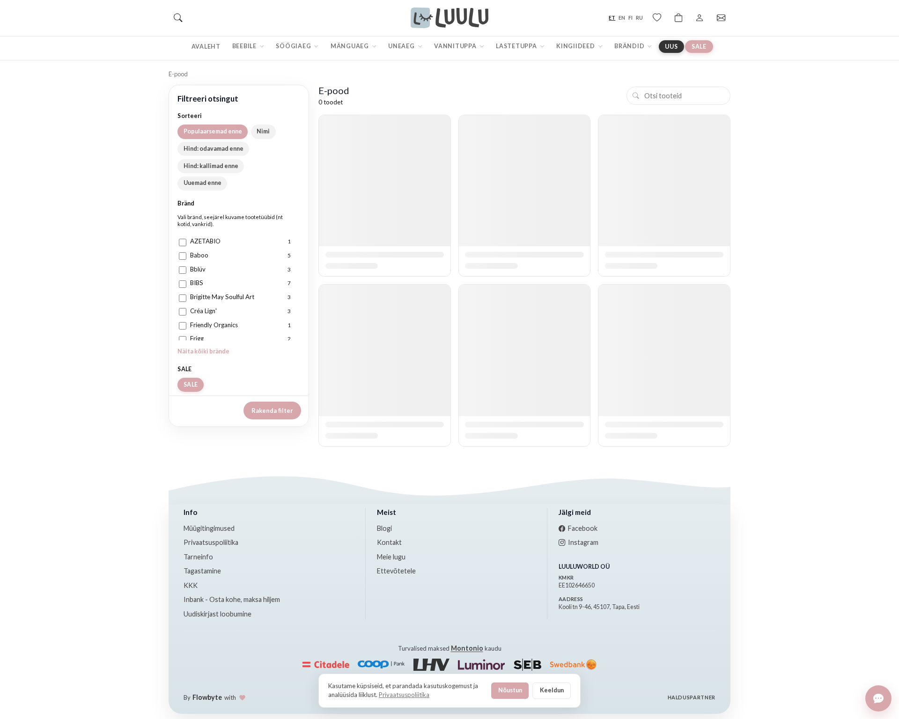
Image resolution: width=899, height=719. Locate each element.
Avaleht (206, 46)
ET (612, 18)
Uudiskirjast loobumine (217, 614)
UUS (671, 46)
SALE (699, 46)
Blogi (384, 528)
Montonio (467, 648)
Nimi (263, 131)
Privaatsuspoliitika (211, 542)
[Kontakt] (721, 17)
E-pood (178, 74)
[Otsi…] (178, 17)
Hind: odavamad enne (213, 148)
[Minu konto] (699, 17)
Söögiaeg (294, 46)
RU (639, 18)
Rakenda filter (272, 410)
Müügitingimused (209, 528)
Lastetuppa (517, 46)
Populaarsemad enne (213, 131)
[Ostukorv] (678, 17)
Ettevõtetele (396, 571)
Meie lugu (391, 557)
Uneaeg (402, 46)
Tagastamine (202, 571)
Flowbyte (207, 697)
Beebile (245, 46)
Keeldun (552, 690)
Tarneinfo (198, 557)
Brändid (630, 46)
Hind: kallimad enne (211, 165)
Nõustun (510, 690)
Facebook (582, 528)
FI (630, 18)
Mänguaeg (350, 46)
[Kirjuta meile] (878, 698)
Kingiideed (576, 46)
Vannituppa (456, 46)
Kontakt (389, 542)
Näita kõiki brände (203, 351)
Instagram (583, 542)
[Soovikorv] (657, 17)
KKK (191, 585)
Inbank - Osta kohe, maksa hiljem (232, 599)
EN (622, 18)
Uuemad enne (202, 182)
